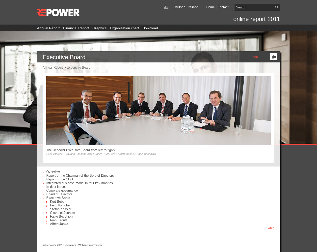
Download (150, 28)
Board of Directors (59, 194)
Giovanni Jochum (62, 213)
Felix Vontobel (60, 205)
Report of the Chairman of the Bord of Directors (80, 175)
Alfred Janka (59, 224)
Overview (53, 172)
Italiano (193, 7)
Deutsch (179, 7)
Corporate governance (62, 190)
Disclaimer (69, 245)
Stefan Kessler (60, 209)
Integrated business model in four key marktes (79, 183)
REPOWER (58, 12)
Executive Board (78, 67)
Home (210, 7)
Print (166, 7)
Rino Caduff (58, 220)
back (256, 57)
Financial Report (76, 28)
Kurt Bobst (57, 201)
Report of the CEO (59, 179)
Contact (223, 7)
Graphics (99, 28)
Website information (90, 245)
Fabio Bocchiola (61, 216)
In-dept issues (56, 187)
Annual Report (48, 28)
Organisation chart (124, 28)
